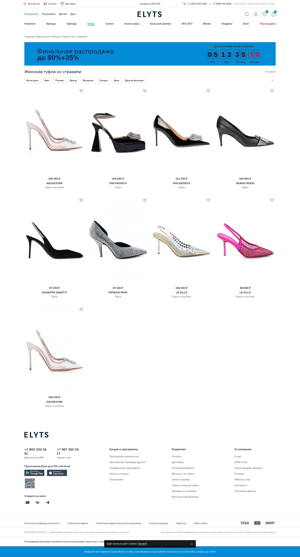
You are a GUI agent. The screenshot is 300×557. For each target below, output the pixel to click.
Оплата (176, 456)
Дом (73, 13)
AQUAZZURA (54, 183)
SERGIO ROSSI (245, 183)
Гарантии (181, 523)
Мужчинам (48, 13)
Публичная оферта (78, 523)
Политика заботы (245, 491)
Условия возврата (183, 467)
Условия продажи (158, 523)
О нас (238, 456)
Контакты (241, 485)
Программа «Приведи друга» (127, 462)
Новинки (29, 23)
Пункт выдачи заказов (248, 467)
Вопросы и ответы (183, 473)
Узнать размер (181, 479)
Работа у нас (242, 479)
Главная (29, 36)
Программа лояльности (124, 456)
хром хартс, (93, 541)
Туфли (66, 36)
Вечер (207, 23)
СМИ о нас (241, 462)
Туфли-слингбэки (54, 187)
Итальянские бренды (185, 496)
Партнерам (116, 479)
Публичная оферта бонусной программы (118, 523)
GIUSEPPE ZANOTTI (54, 292)
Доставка (178, 462)
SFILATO (187, 23)
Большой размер (160, 23)
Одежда (71, 23)
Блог (246, 23)
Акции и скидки (119, 473)
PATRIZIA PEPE (118, 292)
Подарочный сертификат (124, 467)
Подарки (226, 23)
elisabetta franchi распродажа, (69, 541)
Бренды (51, 23)
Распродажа (268, 23)
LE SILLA (181, 292)
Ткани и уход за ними (185, 485)
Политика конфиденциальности (42, 523)
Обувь (91, 23)
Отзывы (239, 473)
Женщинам (31, 13)
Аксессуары (131, 23)
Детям (63, 13)
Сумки (109, 23)
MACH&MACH (118, 183)
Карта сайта (201, 523)
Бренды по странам (184, 491)
